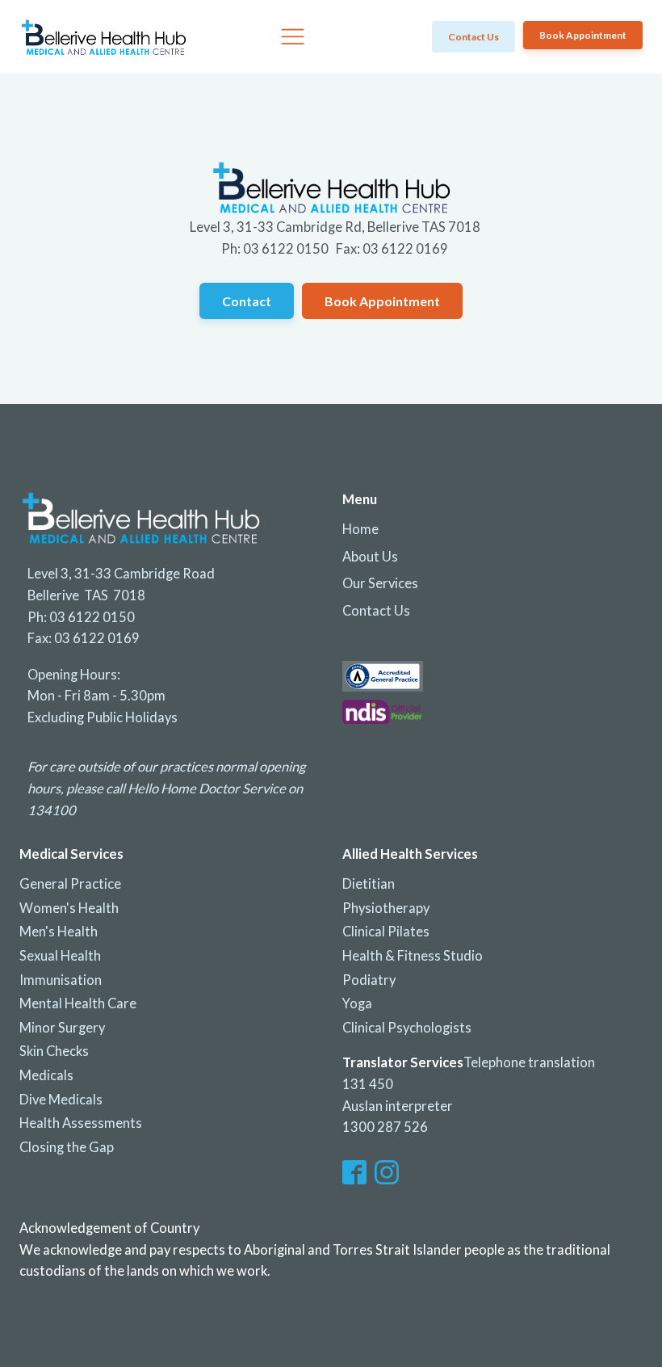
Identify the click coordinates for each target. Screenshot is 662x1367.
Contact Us (376, 611)
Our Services (380, 583)
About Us (370, 557)
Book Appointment (582, 35)
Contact (246, 301)
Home (360, 529)
